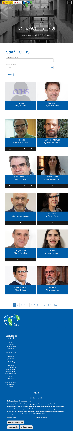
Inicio (23, 35)
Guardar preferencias (15, 422)
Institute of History (11, 352)
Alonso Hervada (52, 253)
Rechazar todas (26, 427)
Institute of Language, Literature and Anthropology (10, 359)
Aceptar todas (13, 427)
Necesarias (13, 418)
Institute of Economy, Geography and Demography (11, 345)
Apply (10, 75)
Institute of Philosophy (11, 378)
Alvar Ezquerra (52, 290)
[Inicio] (28, 4)
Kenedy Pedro (20, 287)
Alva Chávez (20, 290)
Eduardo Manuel (52, 140)
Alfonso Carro (52, 216)
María (52, 250)
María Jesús (52, 177)
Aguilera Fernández (52, 142)
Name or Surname (12, 57)
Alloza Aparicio (20, 253)
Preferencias (42, 418)
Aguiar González (20, 142)
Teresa (21, 103)
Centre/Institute (11, 65)
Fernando (52, 103)
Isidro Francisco (21, 177)
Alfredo (52, 287)
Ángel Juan (21, 250)
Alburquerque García (20, 216)
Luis (20, 213)
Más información (39, 414)
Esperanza (52, 213)
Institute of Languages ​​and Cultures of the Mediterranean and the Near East (10, 369)
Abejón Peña (20, 105)
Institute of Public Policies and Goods (10, 384)
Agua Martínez (52, 105)
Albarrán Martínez (52, 179)
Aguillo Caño (20, 179)
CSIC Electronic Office (36, 398)
